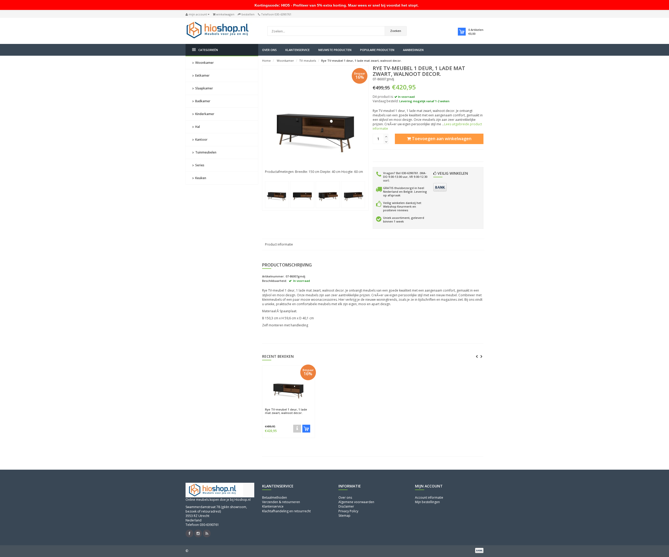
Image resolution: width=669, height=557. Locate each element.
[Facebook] (189, 533)
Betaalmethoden (274, 497)
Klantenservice (297, 50)
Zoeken (395, 31)
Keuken (200, 178)
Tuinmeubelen (205, 152)
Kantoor (200, 139)
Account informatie (429, 497)
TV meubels (307, 60)
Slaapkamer (203, 88)
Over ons (269, 50)
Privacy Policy (348, 511)
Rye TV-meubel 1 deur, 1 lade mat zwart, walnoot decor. (361, 60)
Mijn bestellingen (427, 502)
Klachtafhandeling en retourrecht (286, 511)
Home (266, 60)
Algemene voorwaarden (356, 502)
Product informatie (279, 244)
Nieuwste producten (334, 50)
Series (199, 165)
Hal (197, 126)
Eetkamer (202, 75)
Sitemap (344, 515)
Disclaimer (346, 506)
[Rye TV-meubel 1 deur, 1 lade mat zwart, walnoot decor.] (279, 193)
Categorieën (208, 50)
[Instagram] (198, 533)
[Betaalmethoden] (440, 187)
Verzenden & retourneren (281, 502)
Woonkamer (204, 62)
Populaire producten (377, 50)
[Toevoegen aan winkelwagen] (306, 429)
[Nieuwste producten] (207, 533)
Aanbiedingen (413, 50)
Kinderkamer (204, 114)
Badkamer (202, 101)
